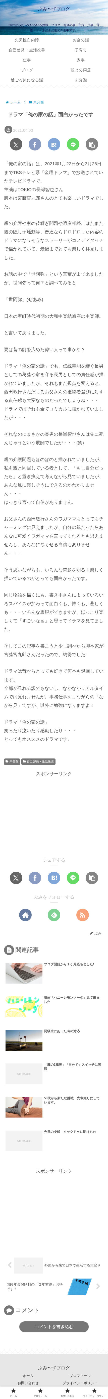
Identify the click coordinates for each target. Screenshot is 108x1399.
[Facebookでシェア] (35, 144)
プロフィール (80, 1376)
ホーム (28, 1376)
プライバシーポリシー (80, 1383)
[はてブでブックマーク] (54, 144)
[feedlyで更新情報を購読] (54, 915)
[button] (92, 144)
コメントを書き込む (54, 1326)
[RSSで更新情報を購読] (82, 915)
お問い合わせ (28, 1383)
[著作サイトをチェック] (25, 915)
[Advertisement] (54, 813)
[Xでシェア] (16, 144)
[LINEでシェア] (73, 144)
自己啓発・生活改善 (40, 761)
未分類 (14, 761)
